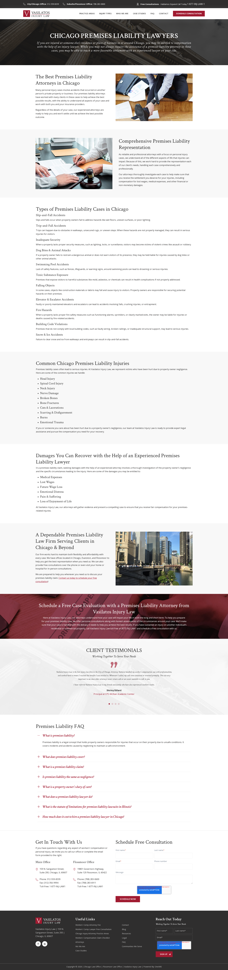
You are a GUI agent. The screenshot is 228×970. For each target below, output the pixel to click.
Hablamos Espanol (169, 4)
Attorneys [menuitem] (79, 942)
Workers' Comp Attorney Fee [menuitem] (88, 925)
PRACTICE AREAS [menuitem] (87, 13)
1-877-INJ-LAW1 (57, 886)
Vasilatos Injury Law (132, 966)
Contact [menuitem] (125, 925)
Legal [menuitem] (124, 938)
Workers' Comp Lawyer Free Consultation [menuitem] (93, 929)
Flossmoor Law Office (112, 966)
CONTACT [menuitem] (163, 13)
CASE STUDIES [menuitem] (139, 13)
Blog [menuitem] (124, 929)
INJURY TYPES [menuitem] (105, 13)
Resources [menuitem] (126, 933)
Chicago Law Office (92, 966)
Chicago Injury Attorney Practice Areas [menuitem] (92, 933)
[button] (109, 704)
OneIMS (158, 966)
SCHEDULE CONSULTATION (189, 13)
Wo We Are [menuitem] (80, 946)
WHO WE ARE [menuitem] (122, 13)
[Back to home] (36, 13)
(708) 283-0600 (92, 879)
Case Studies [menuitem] (81, 950)
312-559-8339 (43, 4)
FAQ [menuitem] (152, 13)
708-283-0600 (86, 4)
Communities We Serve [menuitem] (132, 946)
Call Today (191, 4)
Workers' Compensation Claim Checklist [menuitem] (92, 938)
